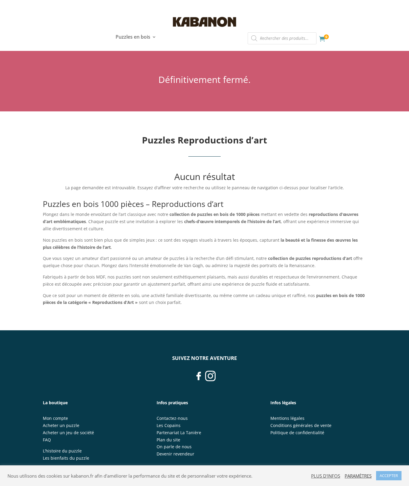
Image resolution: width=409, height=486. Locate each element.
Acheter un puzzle (61, 425)
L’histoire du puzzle (62, 451)
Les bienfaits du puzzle (66, 458)
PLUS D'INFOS (325, 476)
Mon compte (55, 418)
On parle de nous (174, 446)
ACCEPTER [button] (389, 475)
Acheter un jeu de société (68, 432)
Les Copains (169, 425)
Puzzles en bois (133, 37)
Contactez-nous (172, 418)
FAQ (47, 440)
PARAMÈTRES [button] (358, 476)
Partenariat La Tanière (179, 432)
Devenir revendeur (175, 454)
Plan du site (168, 440)
